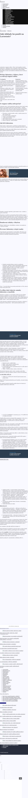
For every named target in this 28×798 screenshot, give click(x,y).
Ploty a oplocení (6, 677)
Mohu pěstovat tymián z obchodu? (7, 657)
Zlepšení (4, 691)
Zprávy (4, 769)
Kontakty (4, 747)
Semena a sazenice (6, 682)
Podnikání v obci (6, 678)
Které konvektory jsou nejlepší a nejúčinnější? (9, 638)
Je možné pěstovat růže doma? (6, 707)
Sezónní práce (5, 683)
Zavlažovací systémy (7, 689)
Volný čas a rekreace (7, 688)
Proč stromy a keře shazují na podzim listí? (9, 738)
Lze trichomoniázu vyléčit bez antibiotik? (8, 661)
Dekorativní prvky (6, 670)
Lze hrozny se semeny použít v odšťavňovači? (9, 666)
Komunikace (5, 674)
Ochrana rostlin (6, 676)
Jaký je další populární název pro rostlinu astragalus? (11, 716)
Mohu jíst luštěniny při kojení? (6, 711)
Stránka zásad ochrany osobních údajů (10, 745)
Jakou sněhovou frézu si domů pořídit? (8, 720)
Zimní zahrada (6, 690)
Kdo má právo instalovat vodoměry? (10, 699)
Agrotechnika (5, 669)
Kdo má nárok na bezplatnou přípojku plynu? (12, 698)
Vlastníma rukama (6, 687)
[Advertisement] (14, 52)
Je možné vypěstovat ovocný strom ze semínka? (10, 652)
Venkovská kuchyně (7, 685)
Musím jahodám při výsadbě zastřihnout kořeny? (10, 734)
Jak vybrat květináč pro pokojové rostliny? (8, 742)
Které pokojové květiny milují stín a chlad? (9, 632)
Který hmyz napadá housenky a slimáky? (11, 696)
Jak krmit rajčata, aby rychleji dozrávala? (8, 725)
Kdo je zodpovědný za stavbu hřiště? (10, 700)
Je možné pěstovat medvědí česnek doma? (8, 648)
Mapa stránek (5, 746)
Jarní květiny (5, 673)
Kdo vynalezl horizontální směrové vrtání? (11, 697)
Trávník (4, 684)
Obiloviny (5, 675)
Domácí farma (5, 671)
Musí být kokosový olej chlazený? (7, 729)
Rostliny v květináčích (7, 680)
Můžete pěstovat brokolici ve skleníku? (8, 644)
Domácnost (2, 1)
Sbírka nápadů (6, 681)
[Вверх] (0, 755)
